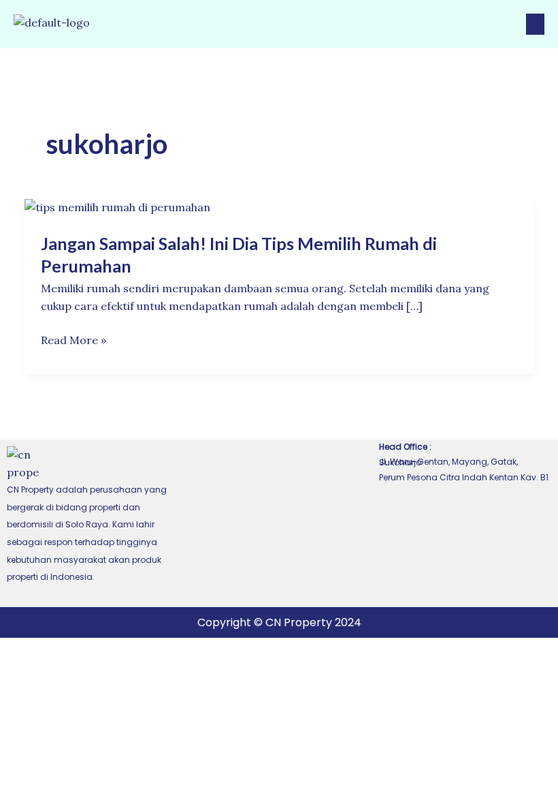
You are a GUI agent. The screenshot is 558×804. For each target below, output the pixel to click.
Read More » (73, 341)
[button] (535, 24)
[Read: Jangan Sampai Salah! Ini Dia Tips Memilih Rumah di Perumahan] (117, 206)
